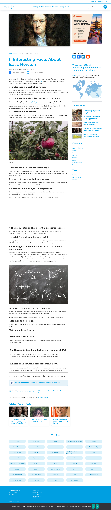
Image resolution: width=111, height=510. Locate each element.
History (35, 7)
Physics (74, 179)
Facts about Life (36, 494)
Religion (93, 463)
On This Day (36, 463)
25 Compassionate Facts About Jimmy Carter (60, 421)
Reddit (88, 57)
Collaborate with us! (14, 490)
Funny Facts (35, 490)
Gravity (74, 175)
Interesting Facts (37, 492)
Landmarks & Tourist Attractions (72, 452)
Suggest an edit (102, 1)
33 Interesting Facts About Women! (39, 420)
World (67, 7)
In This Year (55, 452)
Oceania (93, 458)
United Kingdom (17, 480)
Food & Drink (17, 452)
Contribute (94, 1)
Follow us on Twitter (36, 72)
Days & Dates (36, 447)
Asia (55, 441)
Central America (17, 447)
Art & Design (36, 441)
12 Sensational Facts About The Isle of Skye (23, 392)
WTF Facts (35, 498)
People (15, 53)
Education (55, 447)
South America (55, 469)
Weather (36, 480)
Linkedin (83, 57)
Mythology (36, 458)
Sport (74, 469)
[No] (109, 506)
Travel (74, 474)
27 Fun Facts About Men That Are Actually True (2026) (18, 421)
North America (74, 458)
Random (48, 7)
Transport (55, 474)
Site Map (11, 494)
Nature (41, 7)
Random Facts (36, 496)
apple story (33, 102)
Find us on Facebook (18, 72)
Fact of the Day (77, 148)
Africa (17, 441)
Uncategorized (77, 162)
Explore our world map (80, 75)
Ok (93, 506)
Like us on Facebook (38, 383)
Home (10, 53)
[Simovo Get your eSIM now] (87, 43)
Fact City (9, 7)
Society (61, 7)
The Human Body (17, 474)
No (97, 506)
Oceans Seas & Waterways (17, 463)
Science (55, 7)
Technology (93, 469)
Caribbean (94, 441)
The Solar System (36, 474)
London (93, 452)
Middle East (17, 458)
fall (41, 81)
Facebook (79, 57)
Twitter (74, 57)
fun (14, 83)
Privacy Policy (13, 492)
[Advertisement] (38, 212)
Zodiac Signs (74, 480)
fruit (46, 102)
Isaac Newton (76, 177)
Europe (75, 447)
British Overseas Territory (75, 441)
